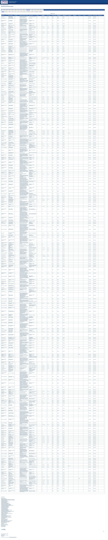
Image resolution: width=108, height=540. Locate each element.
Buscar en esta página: (3, 14)
